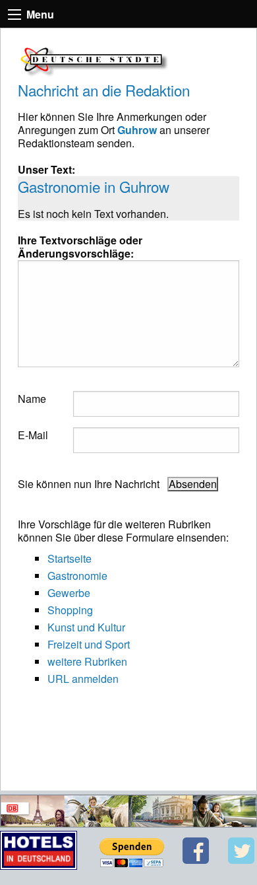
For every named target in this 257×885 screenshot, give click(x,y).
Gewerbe (68, 592)
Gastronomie (77, 575)
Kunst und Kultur (86, 627)
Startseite (69, 558)
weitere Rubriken (87, 661)
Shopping (70, 610)
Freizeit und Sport (88, 644)
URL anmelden (83, 678)
